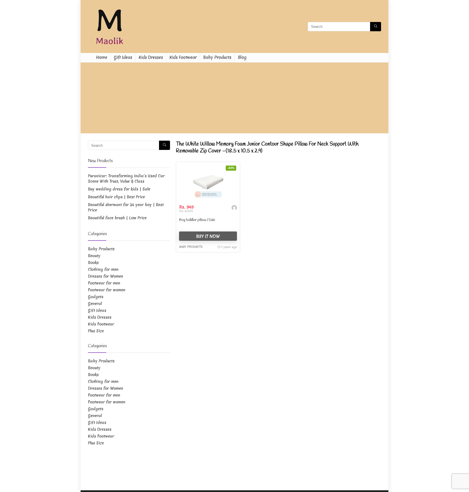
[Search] (375, 26)
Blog (242, 57)
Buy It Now (208, 236)
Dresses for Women (105, 276)
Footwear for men (104, 283)
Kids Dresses (151, 57)
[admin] (234, 208)
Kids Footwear (183, 57)
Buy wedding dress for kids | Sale (119, 189)
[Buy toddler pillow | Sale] (208, 183)
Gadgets (95, 296)
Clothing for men (103, 269)
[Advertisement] (234, 99)
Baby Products (217, 57)
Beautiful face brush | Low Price (117, 217)
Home (101, 57)
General (95, 303)
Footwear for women (106, 290)
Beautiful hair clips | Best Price (116, 196)
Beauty (94, 255)
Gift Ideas (123, 57)
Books (93, 262)
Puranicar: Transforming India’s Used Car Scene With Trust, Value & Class (126, 178)
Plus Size (96, 331)
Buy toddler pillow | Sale (197, 220)
